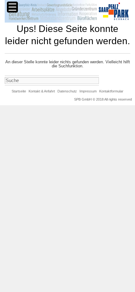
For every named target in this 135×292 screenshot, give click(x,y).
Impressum (88, 91)
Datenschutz (67, 91)
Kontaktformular (111, 91)
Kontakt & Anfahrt (42, 91)
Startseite (19, 91)
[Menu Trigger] (12, 7)
